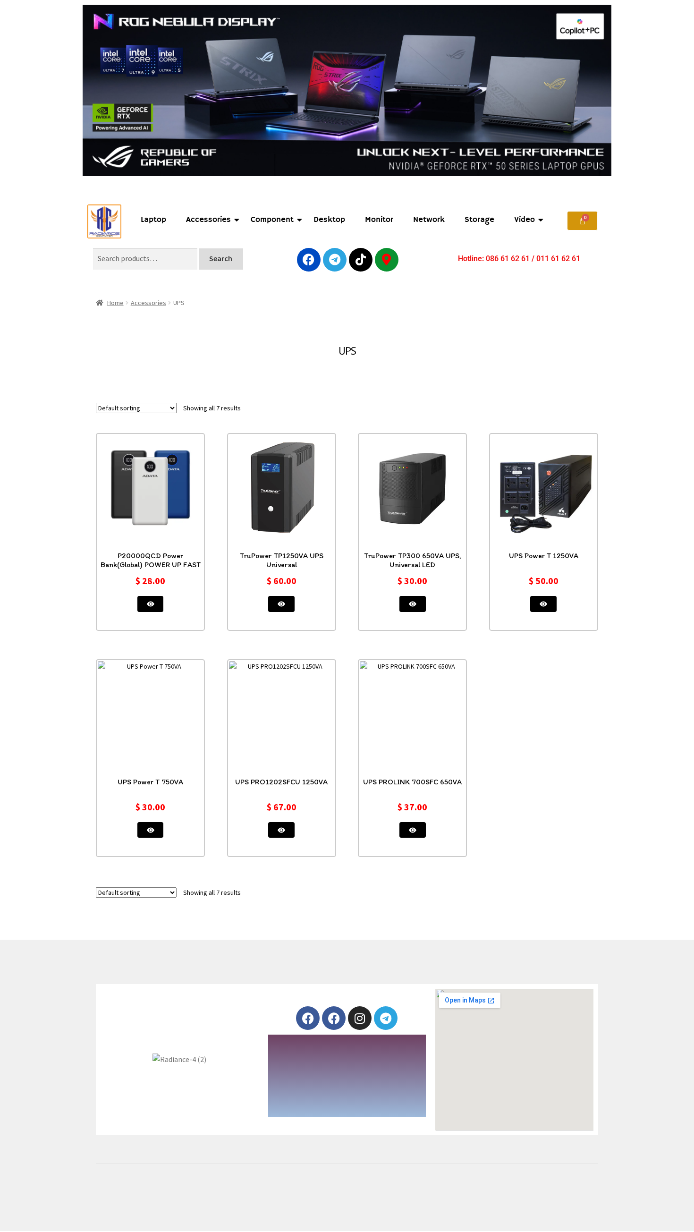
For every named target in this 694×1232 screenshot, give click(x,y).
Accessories (208, 220)
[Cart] (582, 220)
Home (115, 302)
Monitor (379, 220)
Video (524, 220)
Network (429, 220)
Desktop (329, 220)
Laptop (153, 220)
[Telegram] (335, 260)
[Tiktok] (360, 260)
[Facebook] (309, 260)
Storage (479, 220)
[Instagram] (360, 1018)
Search (220, 258)
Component (272, 220)
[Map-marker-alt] (386, 260)
